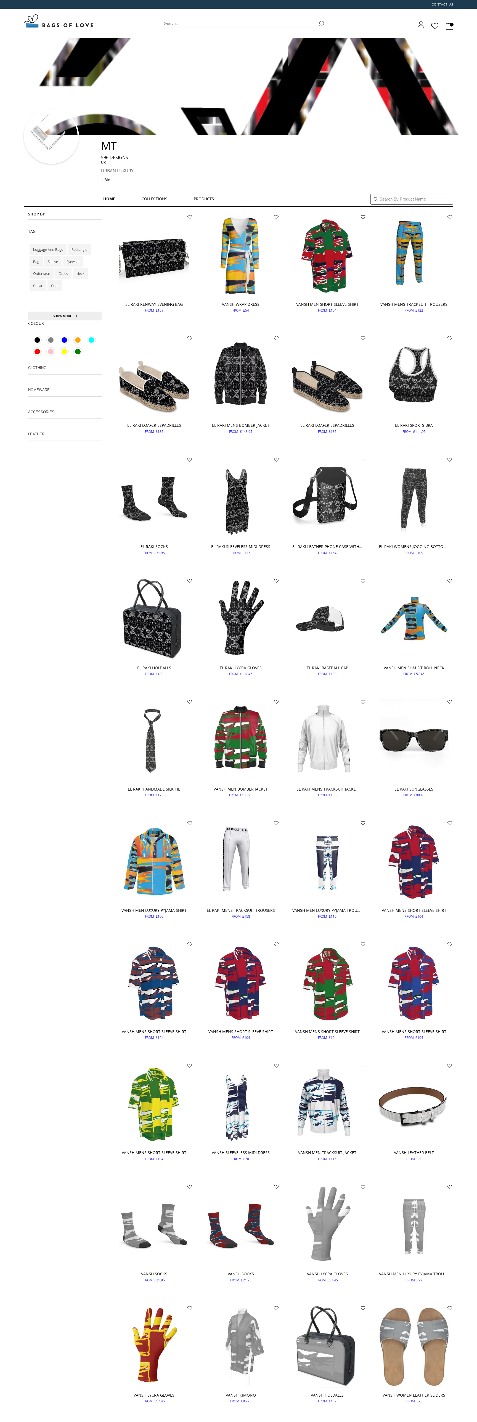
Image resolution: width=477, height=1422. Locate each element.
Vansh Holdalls (327, 1395)
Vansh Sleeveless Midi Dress (241, 1152)
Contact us (442, 4)
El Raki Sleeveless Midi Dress (240, 546)
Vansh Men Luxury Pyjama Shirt (154, 910)
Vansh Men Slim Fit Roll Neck (414, 667)
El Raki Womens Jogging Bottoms (414, 546)
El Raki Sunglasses (413, 789)
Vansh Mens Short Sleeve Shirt (414, 910)
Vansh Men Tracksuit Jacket (327, 1152)
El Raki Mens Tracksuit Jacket (327, 789)
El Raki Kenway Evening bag (154, 304)
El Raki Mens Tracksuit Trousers (241, 910)
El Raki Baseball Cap (327, 667)
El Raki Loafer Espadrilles (154, 425)
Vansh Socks (154, 1273)
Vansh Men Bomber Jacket (241, 789)
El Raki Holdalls (154, 667)
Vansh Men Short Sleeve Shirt (327, 304)
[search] (321, 23)
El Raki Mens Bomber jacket (240, 425)
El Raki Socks (154, 546)
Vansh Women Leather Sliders (414, 1395)
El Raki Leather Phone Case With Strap (327, 546)
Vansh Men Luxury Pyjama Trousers (327, 910)
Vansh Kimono (241, 1395)
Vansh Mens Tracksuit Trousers (413, 304)
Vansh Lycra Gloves (327, 1273)
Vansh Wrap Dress (240, 304)
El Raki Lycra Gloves (241, 667)
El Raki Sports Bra (414, 425)
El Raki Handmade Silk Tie (154, 789)
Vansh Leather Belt (414, 1152)
